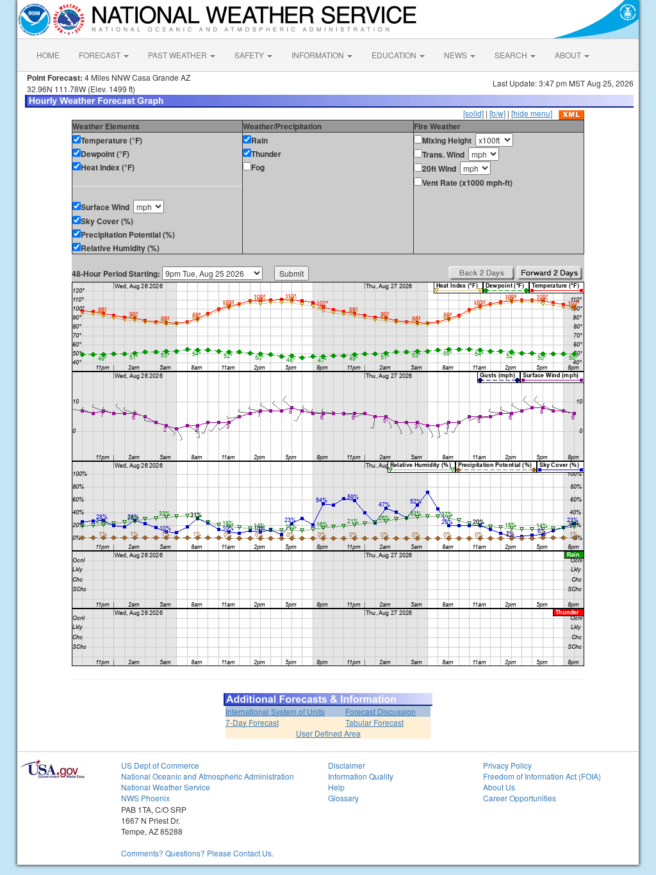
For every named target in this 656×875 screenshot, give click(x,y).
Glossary (343, 797)
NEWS (456, 54)
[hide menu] (531, 113)
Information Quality (360, 776)
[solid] (473, 113)
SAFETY (250, 54)
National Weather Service (165, 786)
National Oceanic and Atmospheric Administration (207, 776)
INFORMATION (318, 54)
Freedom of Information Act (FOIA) (542, 776)
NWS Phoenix (145, 797)
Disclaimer (346, 765)
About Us (499, 786)
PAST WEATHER (178, 54)
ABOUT (569, 54)
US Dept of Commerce (160, 765)
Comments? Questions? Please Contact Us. (197, 852)
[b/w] (497, 113)
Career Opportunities (519, 797)
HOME (48, 54)
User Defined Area (328, 733)
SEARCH (512, 54)
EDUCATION (395, 54)
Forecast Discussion (380, 711)
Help (336, 786)
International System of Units (275, 711)
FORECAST (100, 54)
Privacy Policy (507, 765)
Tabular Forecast (374, 722)
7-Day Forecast (252, 722)
